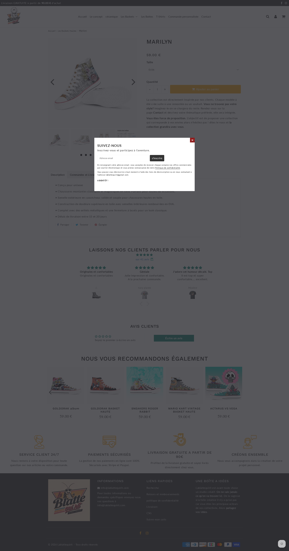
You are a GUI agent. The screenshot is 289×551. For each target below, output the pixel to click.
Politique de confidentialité (167, 168)
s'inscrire (157, 158)
